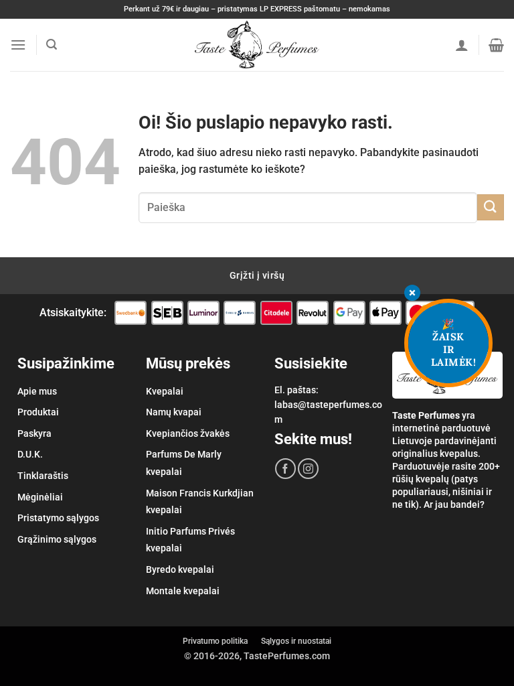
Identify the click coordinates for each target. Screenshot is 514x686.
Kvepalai (164, 391)
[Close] (412, 294)
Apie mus (37, 391)
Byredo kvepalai (180, 569)
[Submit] (490, 207)
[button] (18, 44)
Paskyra (34, 433)
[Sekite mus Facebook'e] (285, 468)
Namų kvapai (173, 412)
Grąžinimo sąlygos (56, 539)
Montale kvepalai (183, 591)
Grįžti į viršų (257, 275)
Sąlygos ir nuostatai (296, 641)
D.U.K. (30, 454)
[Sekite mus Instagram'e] (308, 468)
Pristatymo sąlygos (58, 517)
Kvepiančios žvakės (188, 433)
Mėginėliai (40, 497)
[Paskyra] (461, 45)
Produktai (38, 412)
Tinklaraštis (42, 475)
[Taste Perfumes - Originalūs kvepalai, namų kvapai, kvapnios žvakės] (257, 44)
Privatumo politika (215, 641)
